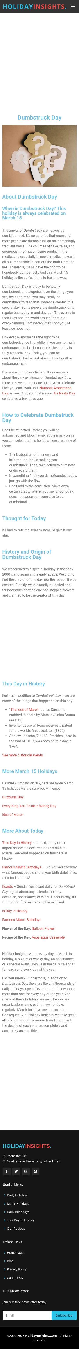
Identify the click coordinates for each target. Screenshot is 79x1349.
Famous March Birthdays (21, 867)
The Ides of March (24, 710)
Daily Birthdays (18, 1211)
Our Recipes (16, 1228)
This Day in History (17, 843)
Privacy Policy (17, 1269)
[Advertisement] (39, 60)
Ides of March (12, 815)
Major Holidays (18, 1203)
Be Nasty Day (64, 393)
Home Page (15, 1252)
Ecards (8, 886)
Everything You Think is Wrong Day (29, 806)
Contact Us (15, 1277)
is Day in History (14, 911)
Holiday (35, 6)
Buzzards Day (13, 797)
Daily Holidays (17, 1195)
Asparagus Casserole (48, 937)
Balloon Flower (43, 928)
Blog (10, 1261)
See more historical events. (23, 755)
